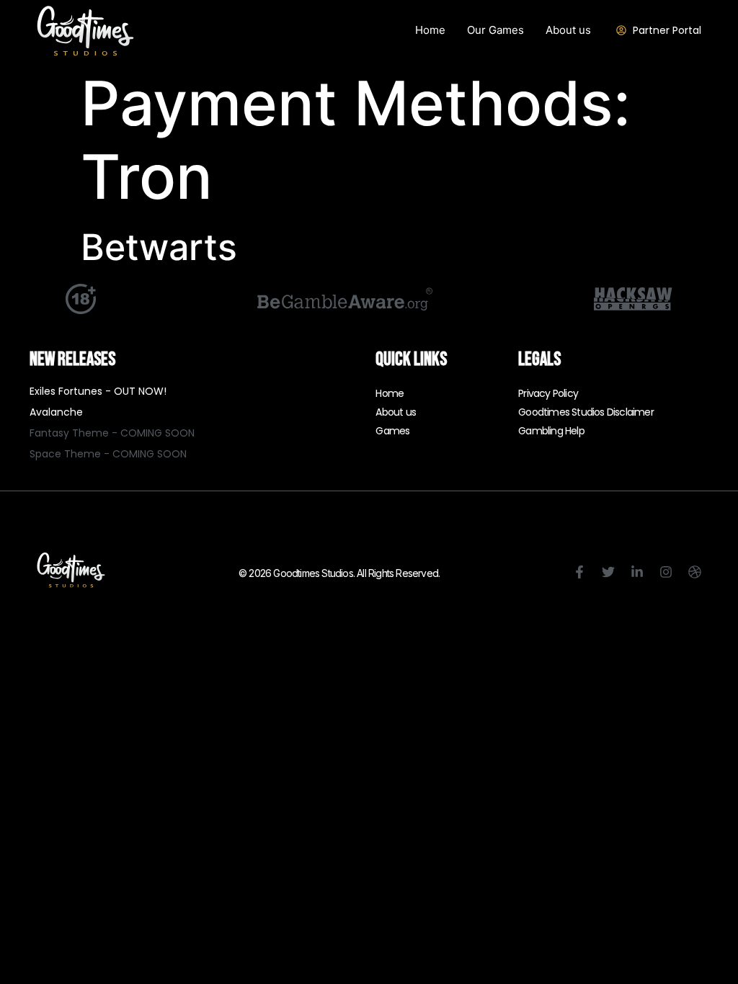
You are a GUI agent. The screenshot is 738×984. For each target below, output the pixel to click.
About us (395, 412)
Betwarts (159, 247)
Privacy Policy (548, 393)
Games (392, 431)
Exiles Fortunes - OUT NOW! (98, 391)
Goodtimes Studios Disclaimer (586, 412)
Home (389, 393)
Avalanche (56, 412)
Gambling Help (551, 431)
